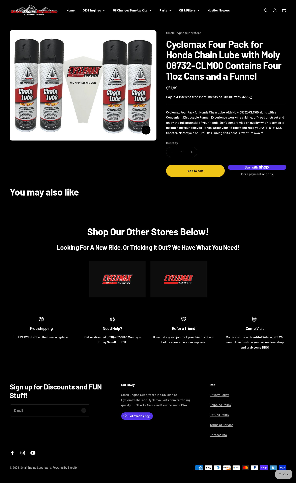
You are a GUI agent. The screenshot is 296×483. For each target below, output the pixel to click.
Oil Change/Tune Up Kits (130, 10)
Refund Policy (219, 414)
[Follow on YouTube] (33, 453)
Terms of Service (221, 425)
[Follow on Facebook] (12, 453)
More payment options (257, 174)
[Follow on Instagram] (22, 453)
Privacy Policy (219, 395)
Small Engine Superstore (183, 33)
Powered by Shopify (65, 467)
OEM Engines (92, 10)
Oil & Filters (187, 10)
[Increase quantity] (191, 152)
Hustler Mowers (219, 10)
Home (70, 10)
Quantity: (172, 143)
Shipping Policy (220, 405)
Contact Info (218, 435)
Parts (163, 10)
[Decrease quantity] (172, 152)
